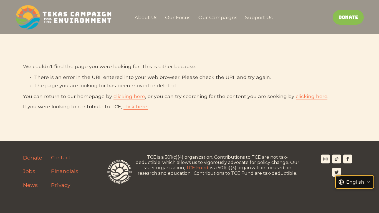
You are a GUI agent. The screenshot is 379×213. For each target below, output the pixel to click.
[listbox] (354, 182)
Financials (64, 171)
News (30, 185)
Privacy (60, 185)
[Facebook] (347, 159)
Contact (60, 157)
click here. (135, 106)
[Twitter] (336, 172)
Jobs (29, 171)
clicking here (129, 96)
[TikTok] (336, 159)
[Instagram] (325, 159)
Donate (348, 17)
